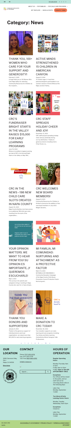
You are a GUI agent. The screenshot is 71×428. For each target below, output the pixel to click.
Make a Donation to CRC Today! (45, 322)
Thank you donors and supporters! (18, 322)
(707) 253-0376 (30, 354)
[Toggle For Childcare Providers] (67, 6)
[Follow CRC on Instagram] (63, 1)
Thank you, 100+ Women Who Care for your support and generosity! (20, 66)
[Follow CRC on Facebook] (61, 1)
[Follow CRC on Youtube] (65, 1)
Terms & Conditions (61, 423)
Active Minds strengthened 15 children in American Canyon (47, 66)
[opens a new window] (20, 366)
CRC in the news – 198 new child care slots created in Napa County (20, 196)
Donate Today (60, 10)
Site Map (66, 425)
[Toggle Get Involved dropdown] (41, 10)
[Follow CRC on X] (59, 1)
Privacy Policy (46, 423)
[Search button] (48, 371)
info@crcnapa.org (25, 362)
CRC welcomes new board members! (47, 192)
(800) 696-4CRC (31, 358)
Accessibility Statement (30, 423)
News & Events (48, 10)
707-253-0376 (53, 1)
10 (45, 343)
